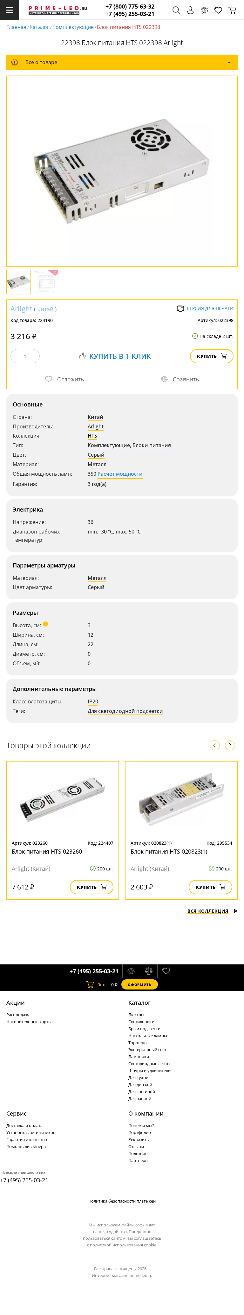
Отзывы (136, 1146)
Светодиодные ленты (149, 1063)
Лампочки (138, 1056)
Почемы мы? (141, 1125)
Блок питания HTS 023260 (47, 851)
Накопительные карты (28, 1021)
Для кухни (138, 1077)
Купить (207, 356)
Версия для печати (210, 308)
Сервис (16, 1113)
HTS (92, 435)
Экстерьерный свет (147, 1049)
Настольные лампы (147, 1035)
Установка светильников (30, 1132)
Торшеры (137, 1042)
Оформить (139, 984)
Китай (45, 309)
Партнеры (138, 1160)
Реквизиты (139, 1139)
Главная (16, 26)
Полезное (137, 1153)
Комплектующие (73, 26)
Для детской (140, 1084)
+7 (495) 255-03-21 (129, 13)
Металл (97, 464)
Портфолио (139, 1132)
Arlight (21, 308)
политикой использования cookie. (123, 1245)
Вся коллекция (207, 911)
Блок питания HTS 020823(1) (169, 851)
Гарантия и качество (26, 1139)
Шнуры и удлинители (149, 1070)
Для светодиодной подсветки (125, 711)
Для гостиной (141, 1091)
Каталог (39, 26)
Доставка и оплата (24, 1125)
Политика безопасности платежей (122, 1201)
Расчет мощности (120, 473)
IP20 (93, 701)
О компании (146, 1113)
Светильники (141, 1021)
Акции (15, 1002)
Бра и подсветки (144, 1028)
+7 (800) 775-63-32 (129, 6)
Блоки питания (151, 445)
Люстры (136, 1014)
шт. (102, 985)
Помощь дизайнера (26, 1146)
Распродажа (18, 1014)
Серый (96, 454)
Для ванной (139, 1098)
